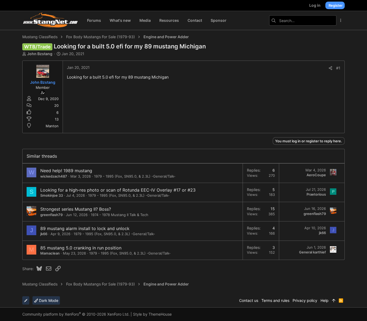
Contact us (248, 300)
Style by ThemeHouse (152, 314)
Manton (52, 126)
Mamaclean (50, 253)
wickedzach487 (53, 176)
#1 (338, 68)
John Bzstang (39, 53)
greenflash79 (51, 215)
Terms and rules (275, 300)
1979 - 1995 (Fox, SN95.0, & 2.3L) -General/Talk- (134, 176)
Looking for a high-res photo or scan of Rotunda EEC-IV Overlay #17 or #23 (118, 190)
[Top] (333, 300)
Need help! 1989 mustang (66, 170)
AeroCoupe (316, 175)
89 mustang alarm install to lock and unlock (84, 228)
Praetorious (316, 194)
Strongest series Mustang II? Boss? (75, 209)
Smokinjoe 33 (51, 195)
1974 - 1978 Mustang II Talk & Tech (119, 215)
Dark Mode (48, 300)
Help (325, 300)
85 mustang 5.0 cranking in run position (80, 248)
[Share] (330, 68)
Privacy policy (305, 300)
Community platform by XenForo (75, 314)
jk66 (43, 234)
